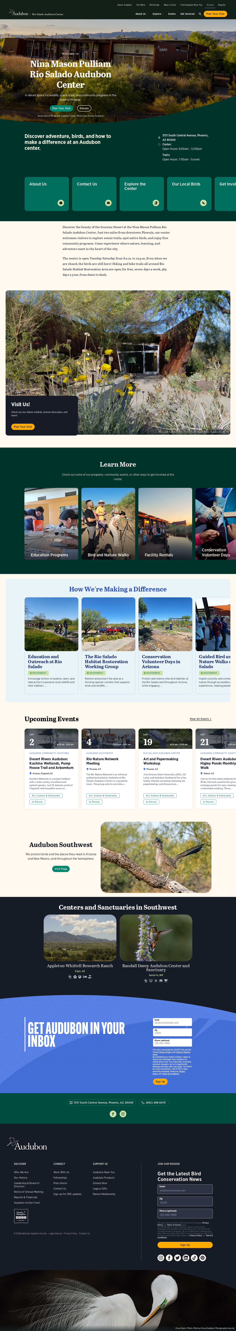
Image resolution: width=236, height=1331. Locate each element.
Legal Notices (55, 1233)
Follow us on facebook (113, 1114)
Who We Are (21, 1172)
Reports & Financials (26, 1197)
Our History (20, 1177)
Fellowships (60, 1177)
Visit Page (61, 868)
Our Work (140, 5)
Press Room (60, 1183)
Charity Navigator (21, 1216)
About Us (140, 13)
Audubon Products (104, 1177)
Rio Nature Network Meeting (108, 769)
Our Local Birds (186, 183)
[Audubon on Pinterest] (202, 1257)
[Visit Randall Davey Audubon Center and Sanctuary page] (156, 950)
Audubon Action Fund (26, 1202)
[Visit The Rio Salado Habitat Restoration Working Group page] (108, 645)
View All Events (199, 718)
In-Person (37, 802)
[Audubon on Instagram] (160, 1257)
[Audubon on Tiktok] (194, 1257)
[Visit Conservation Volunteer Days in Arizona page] (165, 645)
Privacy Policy (165, 1052)
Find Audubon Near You (191, 5)
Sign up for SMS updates (67, 1194)
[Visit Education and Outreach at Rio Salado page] (51, 645)
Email (157, 1020)
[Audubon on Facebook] (169, 1257)
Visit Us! (20, 404)
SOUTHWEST (39, 673)
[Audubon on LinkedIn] (186, 1257)
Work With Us (61, 1172)
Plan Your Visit (215, 13)
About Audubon (124, 5)
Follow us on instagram (123, 1114)
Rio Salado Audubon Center (47, 14)
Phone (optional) (162, 1040)
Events (172, 13)
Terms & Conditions (170, 1074)
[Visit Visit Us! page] (118, 362)
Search (200, 14)
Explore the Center (135, 186)
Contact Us (87, 183)
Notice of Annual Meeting (28, 1191)
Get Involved (187, 13)
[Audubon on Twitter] (177, 1257)
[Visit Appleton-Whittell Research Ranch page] (80, 950)
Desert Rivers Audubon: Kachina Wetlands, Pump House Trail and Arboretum (51, 769)
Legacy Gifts (100, 1188)
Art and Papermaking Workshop (165, 769)
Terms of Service (183, 1052)
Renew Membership (104, 1194)
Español (221, 5)
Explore (157, 13)
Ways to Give (170, 5)
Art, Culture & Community (46, 795)
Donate (210, 5)
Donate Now (100, 1183)
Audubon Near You (104, 1172)
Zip (156, 1030)
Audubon (27, 1143)
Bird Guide (154, 5)
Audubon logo (18, 12)
